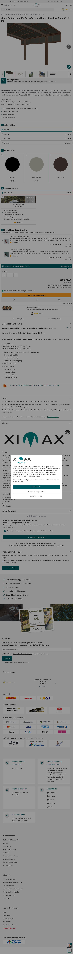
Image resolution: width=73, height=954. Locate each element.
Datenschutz (33, 496)
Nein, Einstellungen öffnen (36, 492)
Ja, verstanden (36, 487)
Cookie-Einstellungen (46, 480)
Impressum (40, 496)
